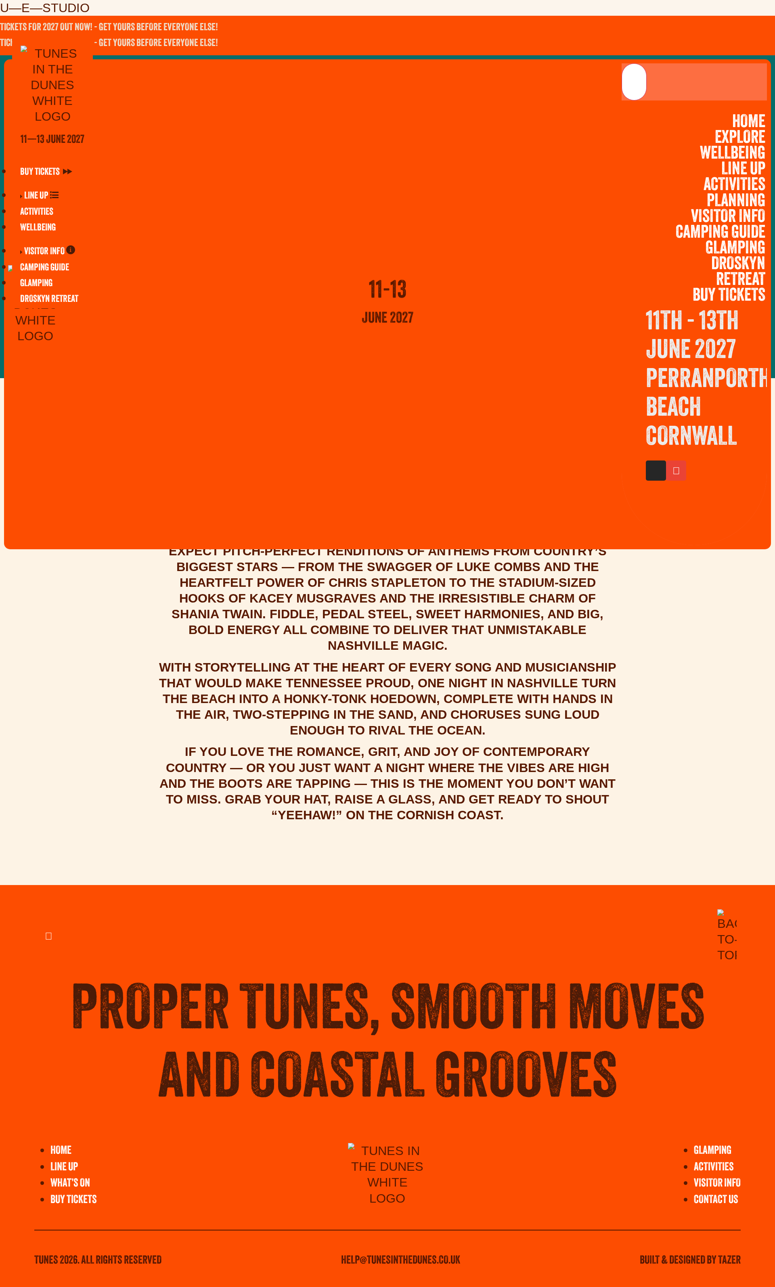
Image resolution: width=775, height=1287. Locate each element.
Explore (740, 138)
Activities (734, 186)
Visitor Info (728, 217)
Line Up (743, 170)
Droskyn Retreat (738, 272)
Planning (736, 202)
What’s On (70, 1183)
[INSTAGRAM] (731, 44)
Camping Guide (720, 233)
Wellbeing (732, 154)
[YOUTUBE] (753, 44)
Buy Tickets (729, 296)
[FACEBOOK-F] (708, 44)
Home (748, 123)
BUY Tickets (73, 1200)
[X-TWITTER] (686, 44)
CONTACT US (716, 1200)
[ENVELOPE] (676, 470)
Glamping (735, 249)
